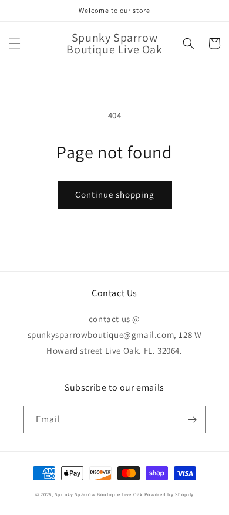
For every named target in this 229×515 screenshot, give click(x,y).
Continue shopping (114, 194)
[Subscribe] (192, 419)
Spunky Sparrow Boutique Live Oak (98, 494)
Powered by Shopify (169, 494)
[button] (15, 43)
